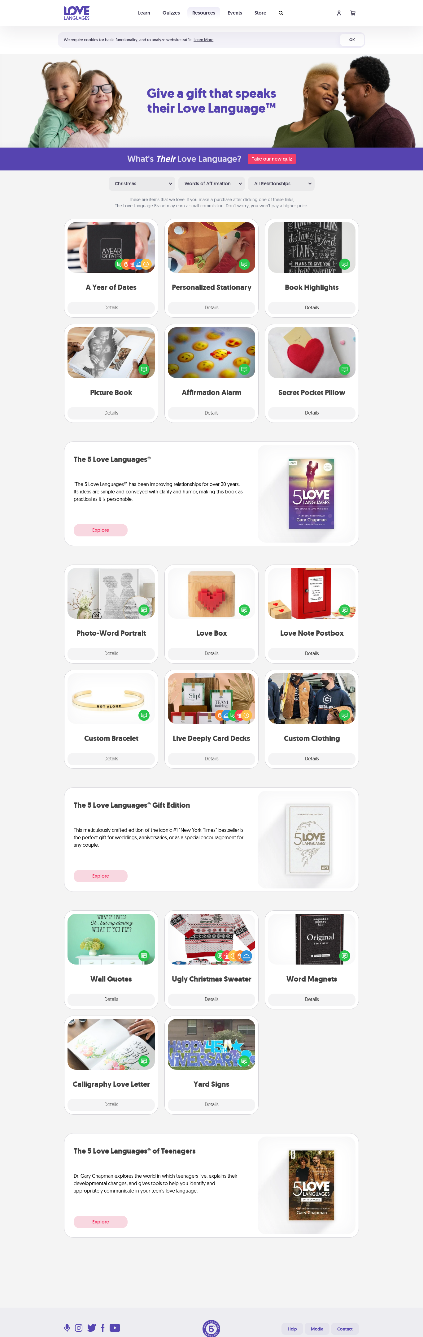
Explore (100, 530)
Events (235, 13)
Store (260, 13)
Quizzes (171, 13)
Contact (345, 1329)
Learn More (203, 39)
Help (292, 1329)
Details (111, 308)
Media (317, 1329)
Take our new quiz (272, 159)
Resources (203, 13)
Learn (144, 13)
